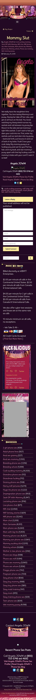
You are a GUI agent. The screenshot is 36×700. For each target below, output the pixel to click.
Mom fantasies (9, 46)
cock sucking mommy (13, 188)
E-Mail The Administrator (8, 693)
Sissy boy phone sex (12, 585)
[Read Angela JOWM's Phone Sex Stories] (18, 644)
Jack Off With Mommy (9, 44)
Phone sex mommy (26, 49)
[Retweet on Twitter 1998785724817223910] (12, 387)
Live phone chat (10, 505)
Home (6, 689)
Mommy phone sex (11, 535)
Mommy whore (14, 49)
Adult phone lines (10, 451)
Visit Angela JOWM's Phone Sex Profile (18, 177)
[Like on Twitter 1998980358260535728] (16, 371)
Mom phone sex (20, 46)
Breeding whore (10, 467)
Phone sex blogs (10, 555)
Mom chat (7, 520)
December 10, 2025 (11, 375)
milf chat (25, 188)
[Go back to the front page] (18, 12)
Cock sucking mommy (23, 42)
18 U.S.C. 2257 (12, 689)
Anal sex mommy (11, 459)
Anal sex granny (10, 455)
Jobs (30, 689)
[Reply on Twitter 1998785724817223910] (8, 387)
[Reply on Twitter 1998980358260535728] (8, 371)
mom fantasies (16, 190)
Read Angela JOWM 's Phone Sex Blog (18, 179)
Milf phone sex (9, 516)
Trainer (28, 31)
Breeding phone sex (12, 463)
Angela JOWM (9, 42)
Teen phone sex (10, 600)
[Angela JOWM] (18, 167)
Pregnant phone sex (12, 574)
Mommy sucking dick (12, 543)
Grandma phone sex (12, 474)
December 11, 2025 (11, 358)
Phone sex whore (10, 566)
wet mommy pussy (12, 192)
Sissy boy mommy (11, 581)
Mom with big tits (10, 532)
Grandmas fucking (11, 478)
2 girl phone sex (10, 447)
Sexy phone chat (10, 577)
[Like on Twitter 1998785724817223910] (16, 387)
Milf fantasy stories (11, 512)
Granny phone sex (11, 482)
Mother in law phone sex (14, 551)
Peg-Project (8, 29)
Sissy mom (8, 593)
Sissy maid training (11, 589)
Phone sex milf (9, 558)
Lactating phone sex (12, 501)
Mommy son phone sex (13, 539)
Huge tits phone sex (12, 490)
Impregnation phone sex (14, 493)
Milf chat (20, 44)
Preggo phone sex (11, 570)
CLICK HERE (18, 634)
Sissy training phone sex (13, 597)
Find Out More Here (13, 338)
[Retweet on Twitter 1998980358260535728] (12, 371)
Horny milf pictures (11, 486)
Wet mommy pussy (8, 51)
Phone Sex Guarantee (22, 689)
